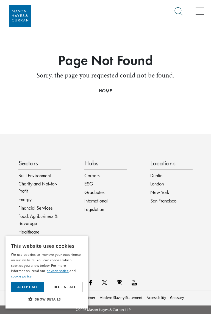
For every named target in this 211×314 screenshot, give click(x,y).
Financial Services (35, 208)
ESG (88, 184)
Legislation (94, 209)
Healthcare (29, 232)
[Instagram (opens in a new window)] (119, 282)
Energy (25, 199)
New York (159, 192)
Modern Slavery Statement (121, 297)
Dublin (156, 176)
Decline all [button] (65, 287)
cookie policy (21, 276)
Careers (91, 176)
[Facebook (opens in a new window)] (90, 282)
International (96, 201)
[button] (46, 299)
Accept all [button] (27, 287)
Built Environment (34, 176)
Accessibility (156, 297)
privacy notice (57, 270)
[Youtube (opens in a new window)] (134, 282)
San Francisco (163, 201)
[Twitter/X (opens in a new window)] (104, 282)
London (157, 184)
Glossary (177, 297)
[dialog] (46, 272)
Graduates (94, 192)
